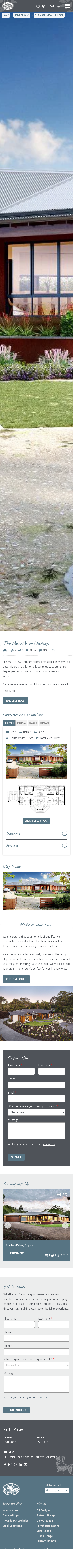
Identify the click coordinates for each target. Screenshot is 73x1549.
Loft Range (43, 1531)
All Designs (43, 1510)
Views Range (44, 1520)
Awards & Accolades (16, 1520)
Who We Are (12, 1503)
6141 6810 (42, 1442)
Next (63, 891)
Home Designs (21, 15)
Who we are (10, 1510)
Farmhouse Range (47, 1526)
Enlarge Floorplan (36, 820)
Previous (10, 891)
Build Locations (12, 1526)
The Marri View (19, 1245)
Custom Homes (16, 979)
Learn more (16, 1253)
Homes (41, 1503)
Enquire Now (15, 700)
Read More (9, 691)
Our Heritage (11, 1515)
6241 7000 (9, 1442)
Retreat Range (45, 1515)
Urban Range (44, 1536)
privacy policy (48, 1144)
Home (6, 15)
